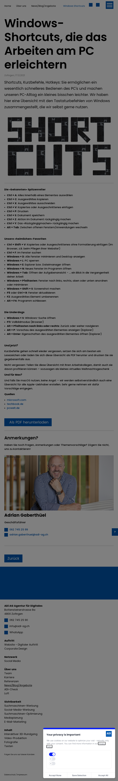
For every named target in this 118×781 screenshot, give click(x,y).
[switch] (52, 754)
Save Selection (79, 775)
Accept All (103, 775)
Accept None (55, 775)
